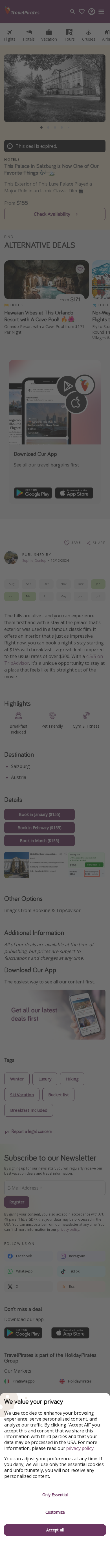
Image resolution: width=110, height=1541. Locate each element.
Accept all (55, 1530)
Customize (55, 1512)
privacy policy (80, 1448)
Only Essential (55, 1494)
